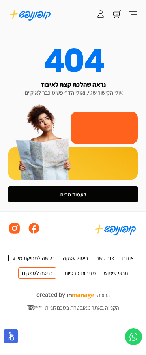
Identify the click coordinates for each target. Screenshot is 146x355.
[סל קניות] (117, 15)
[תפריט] (133, 15)
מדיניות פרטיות (80, 273)
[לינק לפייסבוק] (34, 232)
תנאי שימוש (116, 273)
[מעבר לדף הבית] (30, 15)
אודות (128, 258)
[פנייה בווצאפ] (133, 336)
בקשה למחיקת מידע (33, 258)
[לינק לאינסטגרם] (14, 232)
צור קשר (105, 258)
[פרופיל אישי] (100, 15)
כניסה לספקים (37, 273)
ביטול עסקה (75, 258)
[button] (11, 336)
